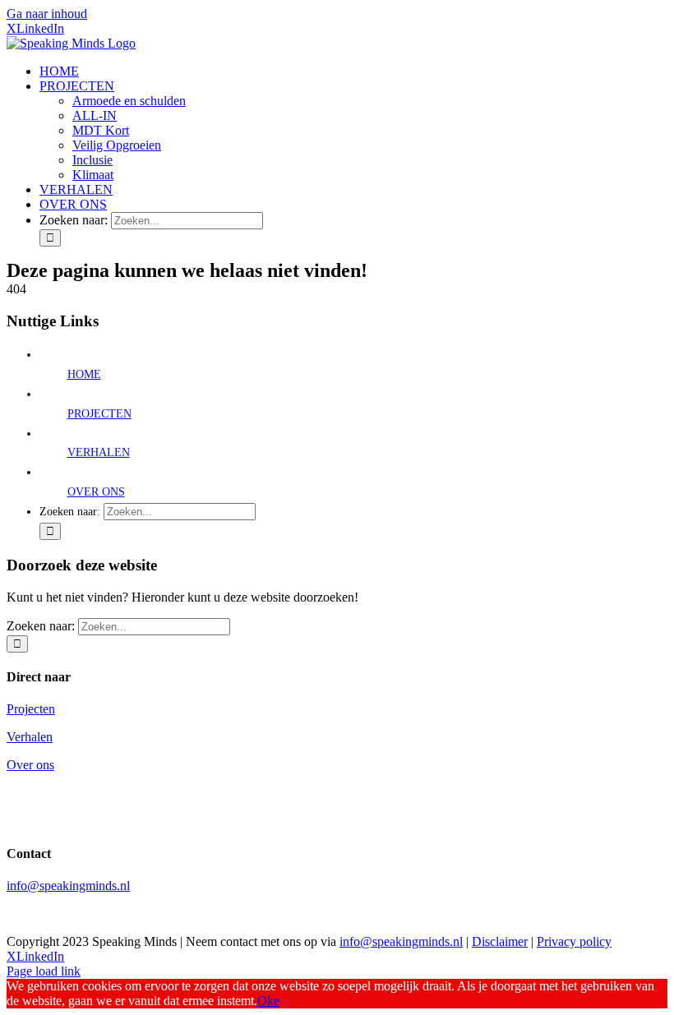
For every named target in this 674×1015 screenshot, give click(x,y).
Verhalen (30, 737)
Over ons (30, 765)
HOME (84, 374)
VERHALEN (98, 452)
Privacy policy (574, 941)
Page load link (44, 971)
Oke (268, 1001)
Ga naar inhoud (47, 14)
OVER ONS (96, 492)
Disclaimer (500, 941)
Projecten (31, 709)
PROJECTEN (99, 414)
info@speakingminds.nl (68, 886)
